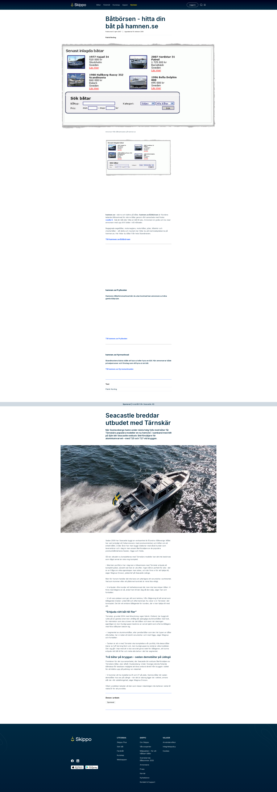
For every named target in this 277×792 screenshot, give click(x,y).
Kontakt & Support (147, 782)
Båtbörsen (125, 239)
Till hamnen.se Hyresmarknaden (119, 369)
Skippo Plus (122, 742)
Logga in (192, 5)
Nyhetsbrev (144, 778)
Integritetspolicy (169, 747)
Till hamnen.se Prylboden (116, 338)
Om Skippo (144, 742)
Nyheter (133, 5)
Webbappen (122, 760)
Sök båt (120, 747)
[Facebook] (72, 761)
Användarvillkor (169, 742)
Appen (125, 5)
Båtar (98, 5)
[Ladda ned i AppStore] (77, 767)
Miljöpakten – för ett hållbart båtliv (148, 752)
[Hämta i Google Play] (91, 767)
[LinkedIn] (77, 761)
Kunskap (116, 5)
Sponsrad (110, 702)
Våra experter (145, 747)
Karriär (143, 773)
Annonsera (144, 765)
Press (142, 769)
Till (107, 239)
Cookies (166, 751)
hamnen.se (114, 239)
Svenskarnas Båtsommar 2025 (147, 759)
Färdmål (106, 5)
